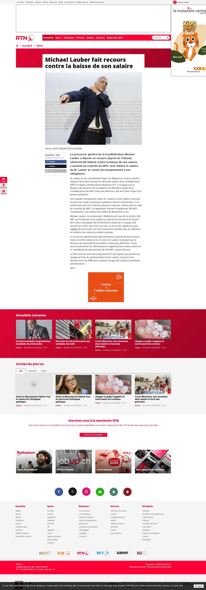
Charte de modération (151, 533)
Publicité (145, 520)
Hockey (50, 514)
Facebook (59, 492)
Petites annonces (117, 524)
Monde (18, 517)
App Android (127, 492)
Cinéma (114, 514)
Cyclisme (50, 524)
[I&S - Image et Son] (142, 553)
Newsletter (146, 540)
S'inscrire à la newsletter (93, 435)
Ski (48, 527)
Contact (145, 536)
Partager (51, 162)
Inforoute (38, 2)
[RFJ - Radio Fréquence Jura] (103, 553)
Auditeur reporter (22, 533)
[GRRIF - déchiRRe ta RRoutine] (122, 553)
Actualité (48, 37)
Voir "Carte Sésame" (74, 461)
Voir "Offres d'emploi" (34, 461)
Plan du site (50, 569)
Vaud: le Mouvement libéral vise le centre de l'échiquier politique (33, 399)
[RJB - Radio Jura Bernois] (64, 553)
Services (100, 37)
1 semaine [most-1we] (32, 371)
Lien (51, 171)
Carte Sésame (69, 2)
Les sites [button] (20, 2)
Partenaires (146, 527)
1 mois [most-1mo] (43, 371)
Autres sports (52, 540)
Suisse (39, 45)
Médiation (146, 530)
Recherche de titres (86, 517)
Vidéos (90, 37)
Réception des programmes (153, 514)
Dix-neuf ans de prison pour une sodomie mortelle (73, 342)
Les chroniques (85, 514)
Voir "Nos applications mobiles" (113, 461)
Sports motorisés (54, 536)
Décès (61, 2)
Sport (59, 37)
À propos (145, 511)
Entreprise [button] (30, 2)
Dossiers (19, 530)
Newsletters (100, 492)
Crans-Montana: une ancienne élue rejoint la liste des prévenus (111, 344)
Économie (19, 520)
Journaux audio (21, 527)
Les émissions (84, 511)
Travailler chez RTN (149, 524)
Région (18, 511)
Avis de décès (116, 533)
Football (50, 511)
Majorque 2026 (115, 37)
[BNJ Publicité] (44, 553)
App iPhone (114, 492)
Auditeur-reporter (183, 2)
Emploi (113, 530)
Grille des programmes (88, 520)
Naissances (53, 2)
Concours (82, 536)
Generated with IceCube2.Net (159, 567)
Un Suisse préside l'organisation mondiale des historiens (33, 342)
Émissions (69, 37)
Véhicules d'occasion (97, 2)
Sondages (83, 533)
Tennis (49, 533)
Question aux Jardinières (88, 527)
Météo (113, 520)
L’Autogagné (84, 530)
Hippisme (50, 530)
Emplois (45, 2)
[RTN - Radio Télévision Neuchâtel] (83, 553)
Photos (80, 37)
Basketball (51, 517)
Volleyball (50, 520)
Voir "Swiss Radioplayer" (153, 461)
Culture (18, 524)
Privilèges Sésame (81, 2)
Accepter (198, 586)
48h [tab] (20, 371)
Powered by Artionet (137, 567)
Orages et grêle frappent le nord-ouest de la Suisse (149, 342)
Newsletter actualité (23, 536)
